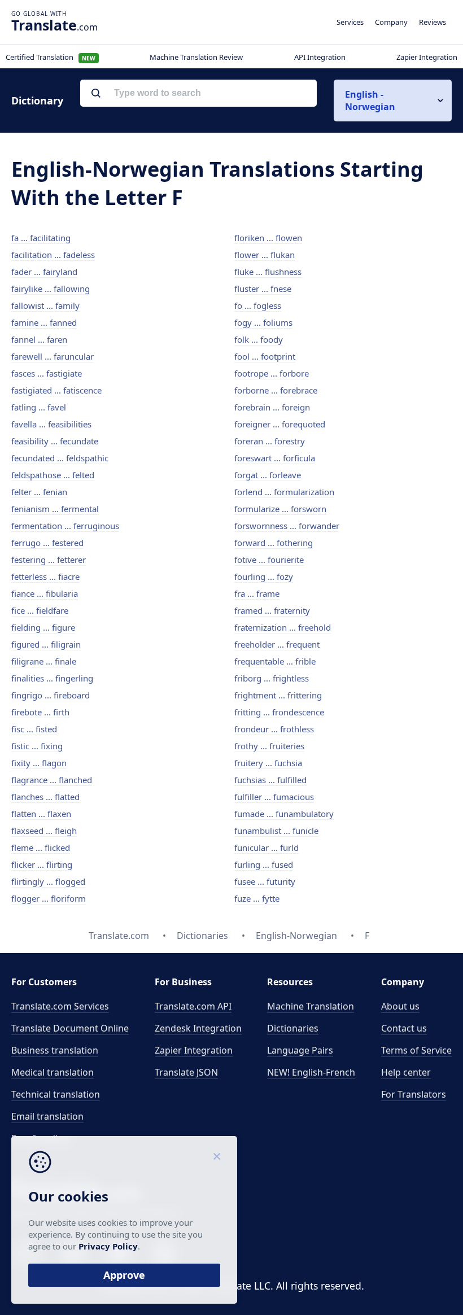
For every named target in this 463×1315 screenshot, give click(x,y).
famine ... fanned (44, 322)
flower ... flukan (264, 254)
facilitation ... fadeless (53, 254)
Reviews (432, 22)
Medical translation (52, 1072)
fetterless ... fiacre (45, 576)
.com (54, 24)
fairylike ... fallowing (50, 288)
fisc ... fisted (34, 729)
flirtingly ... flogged (48, 881)
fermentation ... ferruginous (65, 525)
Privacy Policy (108, 1246)
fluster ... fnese (262, 288)
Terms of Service (416, 1050)
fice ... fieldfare (39, 610)
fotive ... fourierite (269, 559)
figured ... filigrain (46, 644)
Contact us (404, 1028)
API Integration (320, 57)
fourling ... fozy (263, 576)
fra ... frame (256, 593)
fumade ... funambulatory (284, 813)
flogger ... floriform (48, 898)
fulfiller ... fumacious (274, 796)
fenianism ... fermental (55, 508)
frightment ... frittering (278, 695)
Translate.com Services (60, 1006)
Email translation (47, 1116)
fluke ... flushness (268, 271)
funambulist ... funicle (276, 830)
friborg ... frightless (271, 678)
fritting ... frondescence (279, 712)
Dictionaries (292, 1028)
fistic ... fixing (37, 746)
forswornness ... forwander (286, 525)
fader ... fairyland (44, 271)
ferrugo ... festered (47, 542)
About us (400, 1006)
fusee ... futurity (264, 881)
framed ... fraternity (272, 610)
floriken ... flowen (268, 237)
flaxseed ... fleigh (44, 830)
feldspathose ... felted (52, 474)
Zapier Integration (426, 57)
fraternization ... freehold (282, 627)
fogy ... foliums (263, 322)
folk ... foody (258, 339)
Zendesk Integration (198, 1028)
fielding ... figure (43, 627)
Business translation (54, 1050)
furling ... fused (263, 864)
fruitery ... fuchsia (268, 762)
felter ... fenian (39, 491)
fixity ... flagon (39, 762)
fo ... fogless (257, 305)
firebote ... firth (40, 712)
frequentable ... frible (275, 661)
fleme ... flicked (40, 847)
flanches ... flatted (45, 796)
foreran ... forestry (269, 441)
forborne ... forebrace (275, 390)
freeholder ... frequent (277, 644)
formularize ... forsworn (280, 508)
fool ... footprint (264, 356)
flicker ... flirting (41, 864)
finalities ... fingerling (52, 678)
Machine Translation (310, 1006)
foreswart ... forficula (274, 458)
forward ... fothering (273, 542)
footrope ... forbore (271, 373)
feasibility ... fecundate (54, 441)
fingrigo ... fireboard (50, 695)
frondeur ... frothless (274, 729)
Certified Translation (50, 57)
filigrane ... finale (43, 661)
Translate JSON (186, 1072)
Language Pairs (300, 1050)
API (193, 1006)
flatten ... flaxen (41, 813)
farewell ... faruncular (52, 356)
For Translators (413, 1094)
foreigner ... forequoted (279, 424)
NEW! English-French (311, 1072)
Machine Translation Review (196, 57)
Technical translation (55, 1094)
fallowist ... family (45, 305)
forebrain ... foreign (272, 407)
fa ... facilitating (41, 237)
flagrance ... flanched (51, 779)
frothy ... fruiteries (269, 746)
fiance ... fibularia (44, 593)
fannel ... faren (39, 339)
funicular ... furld (266, 847)
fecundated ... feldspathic (59, 458)
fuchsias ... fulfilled (270, 779)
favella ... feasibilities (51, 424)
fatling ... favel (38, 407)
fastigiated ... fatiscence (56, 390)
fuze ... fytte (256, 898)
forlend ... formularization (284, 491)
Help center (406, 1072)
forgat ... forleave (267, 474)
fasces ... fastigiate (46, 373)
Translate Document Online (70, 1028)
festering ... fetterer (48, 559)
